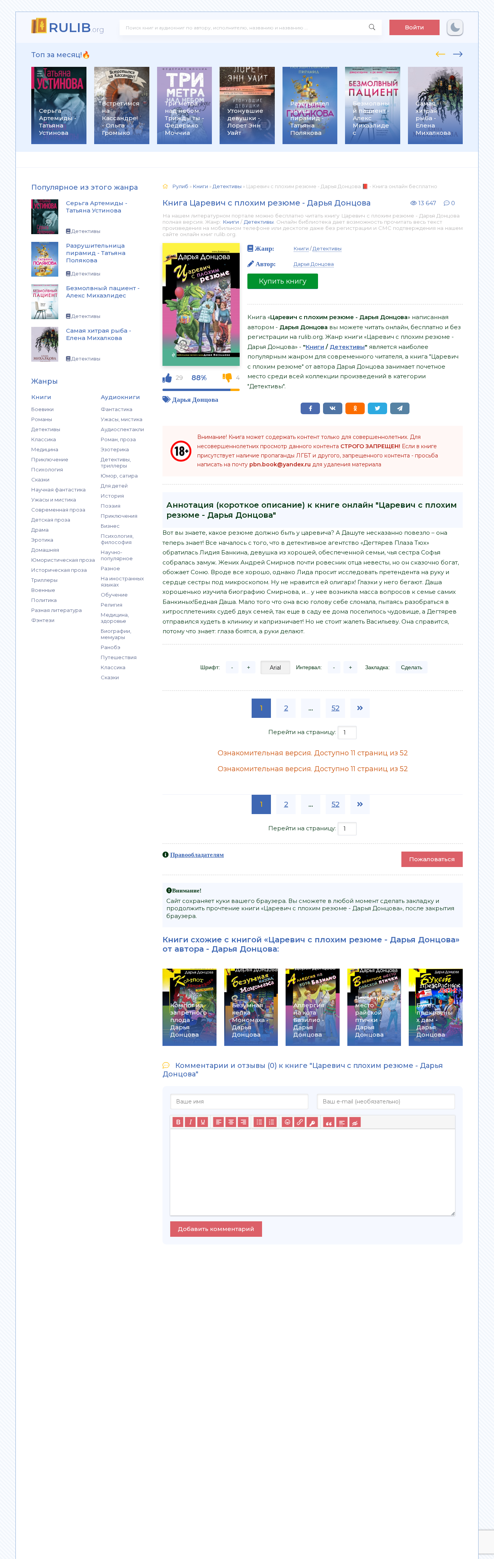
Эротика (42, 540)
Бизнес (110, 526)
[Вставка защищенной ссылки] (312, 1122)
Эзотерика (115, 449)
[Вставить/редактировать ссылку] (299, 1122)
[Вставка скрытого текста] (354, 1122)
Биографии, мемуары (116, 634)
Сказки (40, 479)
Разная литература (56, 610)
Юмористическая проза (63, 560)
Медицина (44, 449)
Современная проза (58, 510)
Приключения (119, 516)
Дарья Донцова (195, 399)
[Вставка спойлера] (341, 1122)
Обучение (114, 595)
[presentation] (440, 53)
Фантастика (116, 409)
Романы (41, 419)
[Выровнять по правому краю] (243, 1122)
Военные (43, 590)
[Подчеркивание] (202, 1122)
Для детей (114, 486)
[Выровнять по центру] (230, 1122)
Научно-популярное (117, 555)
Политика (44, 600)
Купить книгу (282, 281)
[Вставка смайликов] (287, 1122)
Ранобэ (110, 647)
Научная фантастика (58, 489)
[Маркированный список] (259, 1122)
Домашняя (45, 550)
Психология (47, 469)
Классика (43, 439)
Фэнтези (42, 620)
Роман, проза (118, 439)
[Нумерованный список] (271, 1122)
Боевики (42, 409)
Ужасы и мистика (53, 499)
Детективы (45, 429)
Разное (110, 568)
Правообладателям (197, 855)
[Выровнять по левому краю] (218, 1122)
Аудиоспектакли (122, 429)
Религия (111, 605)
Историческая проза (59, 570)
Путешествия (119, 657)
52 (336, 708)
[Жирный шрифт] (178, 1122)
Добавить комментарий (216, 1229)
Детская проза (50, 520)
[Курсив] (190, 1122)
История (112, 496)
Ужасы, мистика (121, 419)
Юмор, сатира (119, 476)
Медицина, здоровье (115, 618)
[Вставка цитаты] (328, 1122)
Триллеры (44, 580)
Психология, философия (117, 539)
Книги (231, 222)
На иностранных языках (122, 581)
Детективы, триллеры (116, 462)
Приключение (49, 459)
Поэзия (110, 506)
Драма (40, 530)
